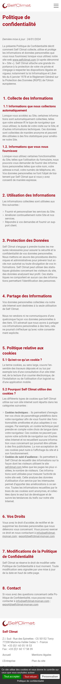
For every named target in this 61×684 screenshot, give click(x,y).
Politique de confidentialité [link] (30, 681)
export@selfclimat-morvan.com (37, 536)
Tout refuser (31, 676)
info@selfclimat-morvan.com (32, 601)
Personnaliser (50, 676)
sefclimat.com (13, 467)
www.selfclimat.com (24, 59)
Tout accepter (12, 676)
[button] (56, 6)
